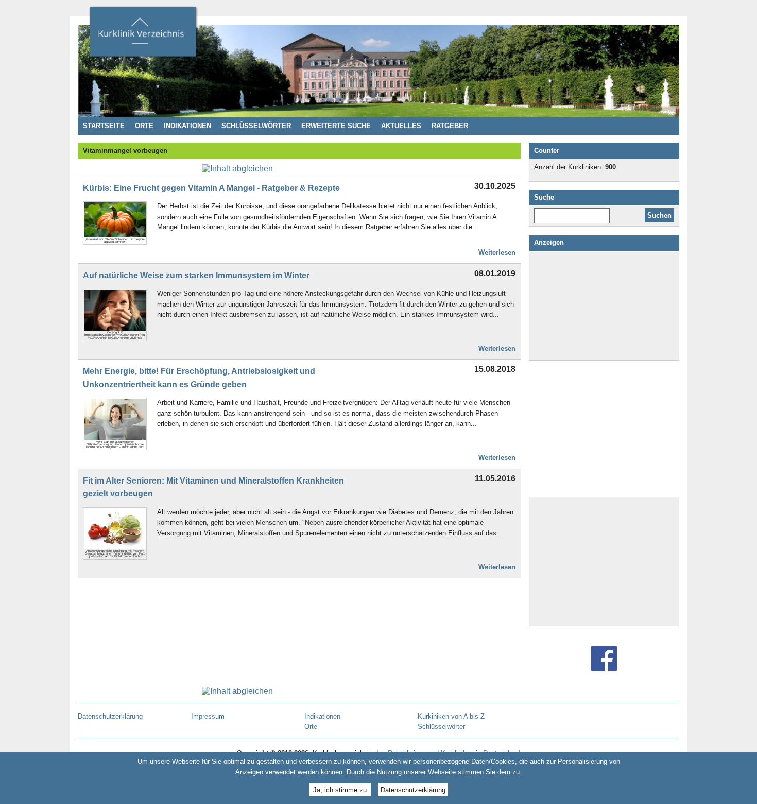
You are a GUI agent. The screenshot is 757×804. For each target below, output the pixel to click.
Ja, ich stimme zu (340, 790)
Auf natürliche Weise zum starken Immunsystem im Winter (196, 275)
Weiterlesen (496, 252)
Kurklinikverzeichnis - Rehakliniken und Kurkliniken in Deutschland (142, 35)
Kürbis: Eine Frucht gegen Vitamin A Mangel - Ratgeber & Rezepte (211, 188)
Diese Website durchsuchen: (574, 211)
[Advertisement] (604, 305)
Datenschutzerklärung (413, 790)
